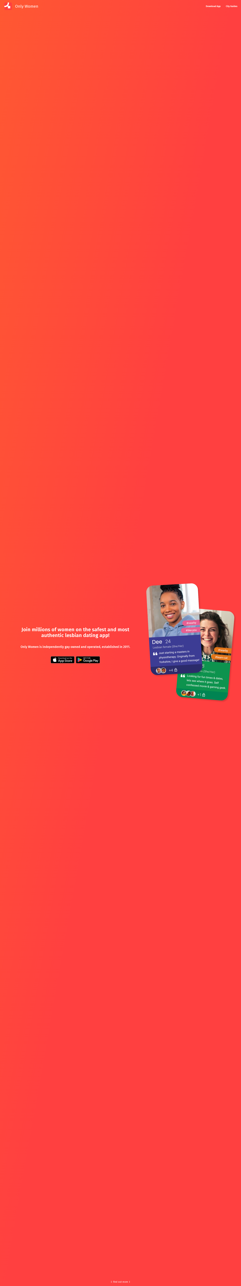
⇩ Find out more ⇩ (120, 1281)
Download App (213, 6)
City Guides (231, 6)
